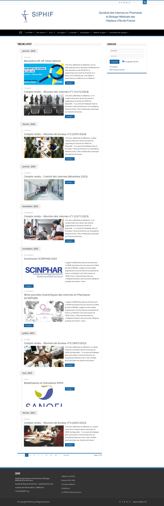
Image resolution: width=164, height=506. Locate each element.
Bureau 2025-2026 (68, 480)
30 (56, 455)
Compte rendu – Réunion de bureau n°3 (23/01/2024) (55, 134)
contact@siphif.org (22, 491)
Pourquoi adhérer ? (68, 484)
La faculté (72, 33)
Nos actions (41, 33)
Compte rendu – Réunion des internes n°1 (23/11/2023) (56, 216)
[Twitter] (124, 2)
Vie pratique (84, 33)
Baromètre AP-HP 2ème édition (42, 60)
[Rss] (120, 2)
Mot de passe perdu (117, 70)
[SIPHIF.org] (82, 16)
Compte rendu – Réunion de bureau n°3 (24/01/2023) (55, 422)
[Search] (145, 2)
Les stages (61, 33)
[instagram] (129, 2)
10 (46, 455)
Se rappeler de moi (131, 62)
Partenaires (65, 488)
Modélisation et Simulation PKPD (43, 383)
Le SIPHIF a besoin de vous (71, 492)
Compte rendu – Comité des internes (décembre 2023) (56, 176)
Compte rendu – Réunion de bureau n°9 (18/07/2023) (55, 343)
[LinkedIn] (127, 2)
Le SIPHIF (28, 33)
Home (20, 32)
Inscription (114, 67)
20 (51, 455)
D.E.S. (51, 33)
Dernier (66, 455)
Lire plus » (69, 83)
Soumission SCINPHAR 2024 (40, 258)
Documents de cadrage (118, 33)
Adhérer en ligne (99, 33)
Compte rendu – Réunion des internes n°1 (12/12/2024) (56, 91)
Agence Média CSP (140, 502)
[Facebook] (122, 2)
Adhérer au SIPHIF (68, 476)
